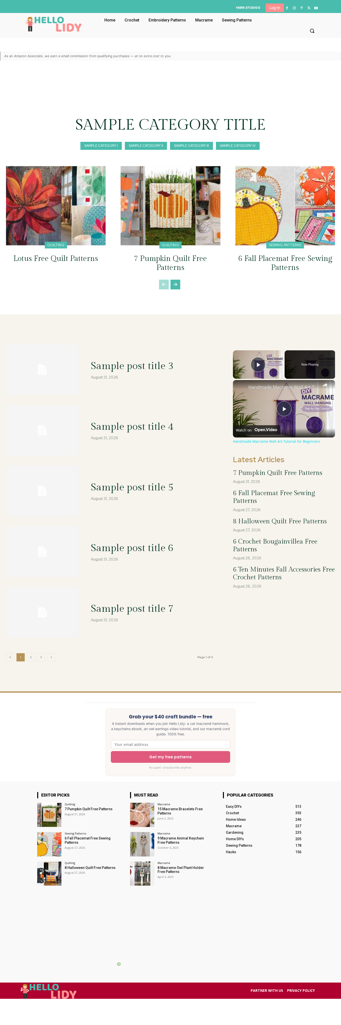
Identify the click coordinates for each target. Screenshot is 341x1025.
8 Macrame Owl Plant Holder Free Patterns (181, 870)
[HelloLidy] (53, 24)
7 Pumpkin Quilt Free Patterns (170, 263)
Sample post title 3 (132, 366)
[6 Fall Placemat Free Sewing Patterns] (285, 205)
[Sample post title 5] (42, 491)
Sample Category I (101, 146)
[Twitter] (309, 8)
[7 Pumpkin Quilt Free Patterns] (170, 205)
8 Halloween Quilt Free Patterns (280, 521)
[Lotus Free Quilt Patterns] (56, 205)
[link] (241, 388)
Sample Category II (146, 146)
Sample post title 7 (132, 609)
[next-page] (175, 284)
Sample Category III (191, 146)
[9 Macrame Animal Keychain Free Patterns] (142, 844)
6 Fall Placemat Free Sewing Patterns (285, 263)
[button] (312, 30)
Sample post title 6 (132, 548)
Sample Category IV (238, 146)
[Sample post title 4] (42, 430)
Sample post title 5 (132, 487)
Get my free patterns (170, 757)
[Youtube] (316, 8)
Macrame (164, 804)
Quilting (55, 245)
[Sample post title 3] (42, 369)
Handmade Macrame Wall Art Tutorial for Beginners (283, 387)
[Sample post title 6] (42, 551)
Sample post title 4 (132, 426)
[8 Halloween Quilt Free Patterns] (49, 873)
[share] (325, 385)
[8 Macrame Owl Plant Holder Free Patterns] (142, 873)
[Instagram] (294, 8)
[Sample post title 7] (42, 612)
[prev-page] (164, 284)
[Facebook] (287, 8)
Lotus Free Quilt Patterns (55, 258)
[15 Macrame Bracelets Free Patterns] (142, 815)
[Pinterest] (301, 8)
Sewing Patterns (285, 245)
